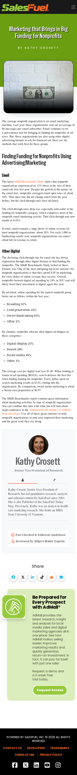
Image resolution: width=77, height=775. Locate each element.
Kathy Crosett (39, 461)
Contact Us (12, 748)
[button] (73, 7)
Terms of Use (24, 755)
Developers (36, 748)
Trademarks (59, 748)
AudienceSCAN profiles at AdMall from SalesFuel (36, 411)
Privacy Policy (51, 755)
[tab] (23, 480)
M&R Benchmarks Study (29, 181)
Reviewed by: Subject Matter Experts (41, 541)
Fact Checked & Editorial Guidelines (41, 534)
